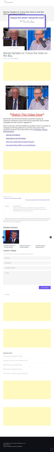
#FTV (4, 220)
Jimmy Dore (12, 221)
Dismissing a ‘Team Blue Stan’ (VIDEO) (12, 198)
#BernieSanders (8, 218)
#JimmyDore (16, 220)
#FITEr (38, 218)
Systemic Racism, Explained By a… (40, 246)
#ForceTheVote (47, 218)
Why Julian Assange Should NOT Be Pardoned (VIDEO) (37, 199)
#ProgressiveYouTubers (24, 220)
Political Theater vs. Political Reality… (25, 246)
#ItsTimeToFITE (8, 131)
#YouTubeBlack (33, 220)
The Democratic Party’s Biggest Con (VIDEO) (12, 356)
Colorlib (10, 446)
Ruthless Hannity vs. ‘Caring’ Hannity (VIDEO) (12, 364)
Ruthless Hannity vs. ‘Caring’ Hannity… (9, 246)
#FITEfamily (33, 218)
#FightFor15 (23, 218)
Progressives (18, 221)
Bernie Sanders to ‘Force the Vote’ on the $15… (25, 54)
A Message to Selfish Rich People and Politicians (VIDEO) (15, 360)
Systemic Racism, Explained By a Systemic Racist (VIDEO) (15, 373)
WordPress (19, 446)
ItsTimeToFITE (15, 58)
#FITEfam (37, 129)
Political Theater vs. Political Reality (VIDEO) (12, 369)
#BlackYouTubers (16, 218)
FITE (46, 220)
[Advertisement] (27, 71)
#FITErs (44, 129)
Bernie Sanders (41, 220)
